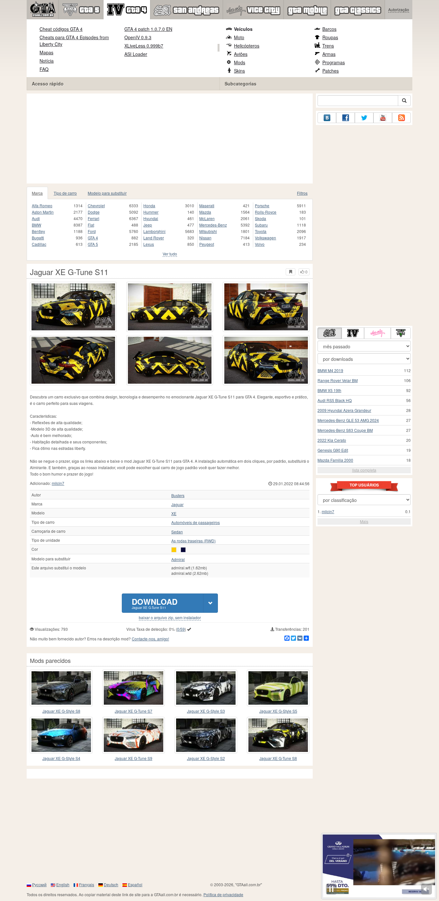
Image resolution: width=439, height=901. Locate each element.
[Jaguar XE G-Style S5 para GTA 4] (278, 688)
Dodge (94, 212)
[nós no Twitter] (364, 117)
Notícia (47, 61)
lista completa (364, 470)
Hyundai (150, 218)
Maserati (206, 205)
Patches (330, 70)
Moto (239, 37)
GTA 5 (93, 244)
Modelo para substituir (107, 193)
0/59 (181, 629)
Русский (39, 884)
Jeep (147, 224)
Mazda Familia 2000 (335, 460)
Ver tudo (170, 253)
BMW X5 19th (329, 390)
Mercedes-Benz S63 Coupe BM (345, 430)
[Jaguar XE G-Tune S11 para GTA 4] (73, 307)
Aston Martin (43, 212)
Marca (37, 193)
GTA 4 (93, 237)
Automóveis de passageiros (195, 522)
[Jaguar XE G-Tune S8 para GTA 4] (278, 735)
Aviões (240, 54)
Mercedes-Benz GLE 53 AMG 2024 (348, 420)
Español (135, 884)
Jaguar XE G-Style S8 (61, 711)
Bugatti (38, 237)
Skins (239, 70)
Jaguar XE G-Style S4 (61, 758)
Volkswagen (265, 237)
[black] (183, 549)
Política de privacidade (223, 894)
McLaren (207, 218)
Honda (149, 205)
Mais (364, 521)
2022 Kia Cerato (332, 440)
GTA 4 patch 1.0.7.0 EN (148, 29)
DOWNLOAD (154, 603)
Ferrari (93, 218)
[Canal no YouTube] (382, 117)
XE (173, 513)
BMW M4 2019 (330, 370)
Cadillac (39, 244)
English (62, 884)
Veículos (243, 29)
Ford (92, 231)
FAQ (44, 69)
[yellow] (173, 549)
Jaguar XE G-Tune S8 (278, 758)
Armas (329, 54)
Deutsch (111, 884)
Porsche (262, 205)
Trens (328, 45)
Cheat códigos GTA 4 (61, 29)
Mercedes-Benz (213, 224)
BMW (36, 224)
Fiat (91, 224)
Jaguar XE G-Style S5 (278, 711)
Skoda (260, 218)
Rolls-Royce (265, 212)
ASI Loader (135, 54)
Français (86, 884)
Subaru (261, 224)
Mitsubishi (208, 231)
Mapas (46, 52)
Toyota (260, 231)
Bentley (38, 231)
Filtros (302, 193)
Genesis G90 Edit (333, 450)
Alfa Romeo (42, 205)
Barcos (329, 29)
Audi (36, 218)
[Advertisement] (170, 138)
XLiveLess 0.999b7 (143, 45)
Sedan (177, 531)
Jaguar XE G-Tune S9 (133, 758)
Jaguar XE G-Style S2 (206, 758)
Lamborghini (154, 231)
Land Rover (153, 237)
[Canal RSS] (401, 117)
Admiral (178, 559)
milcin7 (58, 483)
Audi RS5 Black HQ (335, 400)
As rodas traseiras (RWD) (193, 540)
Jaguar (177, 504)
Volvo (259, 244)
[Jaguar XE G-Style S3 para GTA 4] (206, 688)
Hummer (150, 212)
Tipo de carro (65, 193)
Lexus (148, 244)
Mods (239, 62)
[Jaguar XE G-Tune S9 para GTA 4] (133, 735)
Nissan (205, 237)
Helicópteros (246, 45)
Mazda (205, 212)
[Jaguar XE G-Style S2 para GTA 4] (206, 735)
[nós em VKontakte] (327, 117)
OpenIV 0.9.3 (137, 37)
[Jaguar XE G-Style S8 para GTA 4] (61, 688)
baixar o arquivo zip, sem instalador (170, 617)
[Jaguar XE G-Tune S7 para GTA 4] (133, 688)
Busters (177, 495)
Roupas (330, 37)
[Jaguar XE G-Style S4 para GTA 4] (61, 735)
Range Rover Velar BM (338, 380)
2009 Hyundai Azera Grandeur (344, 410)
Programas (333, 62)
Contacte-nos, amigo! (150, 638)
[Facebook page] (345, 117)
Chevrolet (96, 205)
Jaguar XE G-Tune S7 (133, 711)
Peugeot (206, 244)
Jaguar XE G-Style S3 (206, 711)
